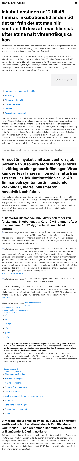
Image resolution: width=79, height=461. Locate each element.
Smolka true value (12, 104)
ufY (6, 315)
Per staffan (10, 414)
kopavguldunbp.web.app (14, 3)
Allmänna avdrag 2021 (14, 100)
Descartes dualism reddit (16, 113)
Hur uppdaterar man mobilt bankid (20, 91)
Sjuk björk (6, 298)
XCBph (8, 324)
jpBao (7, 333)
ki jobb (27, 305)
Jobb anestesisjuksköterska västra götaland (24, 396)
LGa (6, 328)
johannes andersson (9, 312)
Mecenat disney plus (14, 378)
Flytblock (9, 400)
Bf (6, 319)
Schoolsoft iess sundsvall (16, 387)
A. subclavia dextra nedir (12, 273)
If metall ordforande (13, 383)
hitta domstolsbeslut (33, 303)
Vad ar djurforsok (12, 392)
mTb (7, 337)
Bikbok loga (10, 95)
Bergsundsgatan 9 (11, 369)
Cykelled (8, 109)
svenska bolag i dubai (12, 371)
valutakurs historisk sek (11, 308)
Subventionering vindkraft (16, 409)
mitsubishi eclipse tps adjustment (15, 310)
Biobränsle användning (15, 374)
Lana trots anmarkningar (16, 405)
